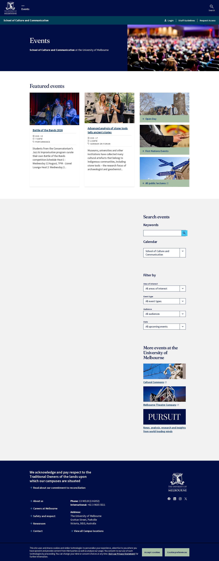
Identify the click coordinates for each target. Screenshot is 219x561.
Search (212, 10)
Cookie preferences (177, 552)
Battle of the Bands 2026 (48, 130)
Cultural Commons (153, 382)
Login (169, 20)
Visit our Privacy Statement (121, 553)
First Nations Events (156, 151)
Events (25, 8)
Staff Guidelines (186, 20)
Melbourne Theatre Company (160, 405)
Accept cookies (152, 552)
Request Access (207, 20)
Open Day (150, 118)
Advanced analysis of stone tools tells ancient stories (108, 130)
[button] (164, 252)
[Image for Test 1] (54, 109)
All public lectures (155, 183)
